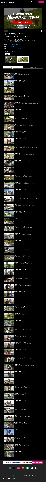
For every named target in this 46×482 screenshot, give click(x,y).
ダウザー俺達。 (13, 44)
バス (6, 30)
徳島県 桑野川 (13, 46)
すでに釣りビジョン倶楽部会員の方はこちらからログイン (23, 25)
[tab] (13, 67)
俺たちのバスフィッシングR (13, 34)
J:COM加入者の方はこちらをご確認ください (23, 27)
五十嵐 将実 (18, 44)
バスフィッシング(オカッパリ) (16, 48)
